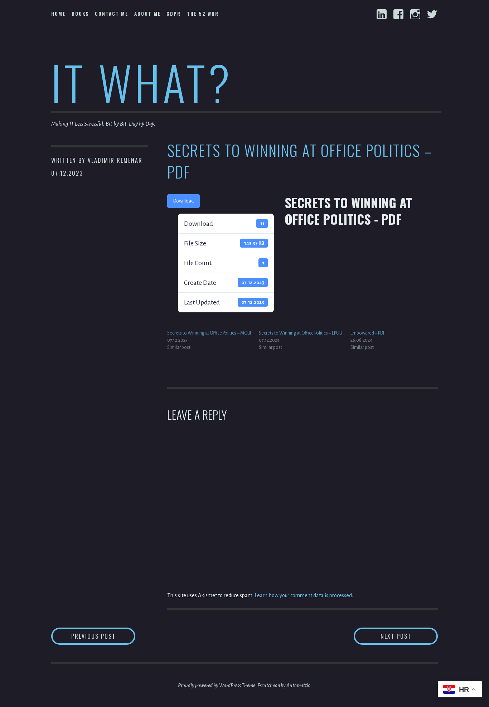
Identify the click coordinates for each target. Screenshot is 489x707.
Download (183, 201)
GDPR (173, 13)
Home (58, 13)
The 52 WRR (203, 13)
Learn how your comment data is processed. (304, 595)
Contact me (111, 13)
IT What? (142, 81)
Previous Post (103, 636)
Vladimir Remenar (115, 160)
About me (147, 13)
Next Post (409, 636)
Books (80, 13)
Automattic (298, 685)
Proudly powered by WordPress (209, 685)
